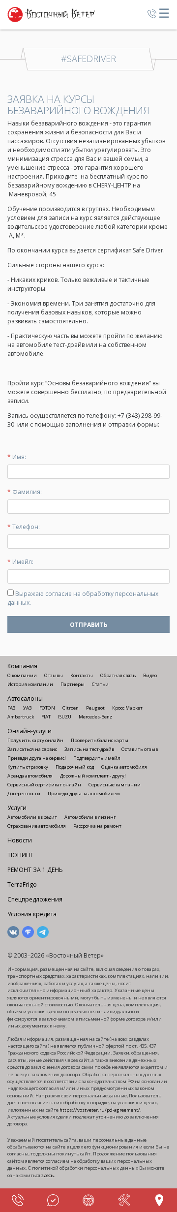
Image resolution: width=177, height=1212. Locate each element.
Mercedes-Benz (95, 717)
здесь (47, 1175)
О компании (22, 675)
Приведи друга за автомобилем (84, 793)
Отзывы (53, 675)
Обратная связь (118, 675)
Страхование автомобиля (36, 826)
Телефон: (23, 527)
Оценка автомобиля (124, 767)
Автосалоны (25, 698)
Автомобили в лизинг (90, 817)
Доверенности (23, 793)
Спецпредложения (34, 899)
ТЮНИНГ (20, 855)
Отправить (89, 625)
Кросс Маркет (127, 708)
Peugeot (95, 708)
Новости (19, 840)
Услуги (17, 808)
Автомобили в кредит (32, 817)
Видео (150, 675)
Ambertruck (20, 717)
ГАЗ (11, 708)
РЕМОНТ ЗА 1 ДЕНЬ (35, 870)
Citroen (70, 708)
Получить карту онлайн (35, 740)
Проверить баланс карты (99, 740)
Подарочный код (75, 767)
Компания (22, 666)
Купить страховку (27, 767)
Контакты (81, 675)
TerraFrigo (22, 884)
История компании (30, 684)
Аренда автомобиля (30, 776)
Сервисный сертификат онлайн (44, 784)
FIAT (46, 717)
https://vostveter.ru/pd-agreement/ (99, 1110)
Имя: (16, 457)
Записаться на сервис (32, 749)
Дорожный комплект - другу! (93, 776)
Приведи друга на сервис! (36, 758)
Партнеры (72, 684)
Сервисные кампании (114, 784)
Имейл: (20, 562)
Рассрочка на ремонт (97, 826)
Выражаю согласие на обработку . (82, 598)
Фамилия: (24, 492)
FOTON (47, 708)
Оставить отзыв (139, 749)
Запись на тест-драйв (89, 749)
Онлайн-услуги (29, 731)
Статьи (100, 684)
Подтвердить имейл (96, 758)
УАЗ (27, 708)
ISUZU (64, 717)
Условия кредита (32, 914)
